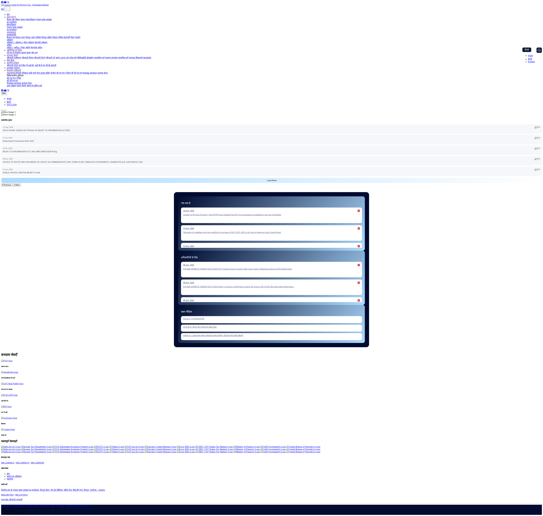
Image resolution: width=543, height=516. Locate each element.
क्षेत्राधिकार (30, 19)
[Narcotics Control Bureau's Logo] (160, 446)
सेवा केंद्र (10, 60)
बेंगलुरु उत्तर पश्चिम (33, 37)
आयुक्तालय (11, 32)
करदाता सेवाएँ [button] (12, 55)
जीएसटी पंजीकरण (14, 58)
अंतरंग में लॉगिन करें (34, 86)
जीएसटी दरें (50, 58)
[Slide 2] (5, 110)
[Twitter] (8, 2)
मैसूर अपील (25, 47)
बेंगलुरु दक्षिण (47, 37)
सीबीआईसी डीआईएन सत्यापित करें (91, 58)
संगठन (23, 19)
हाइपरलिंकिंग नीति (47, 506)
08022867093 (7, 495)
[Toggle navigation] (7, 8)
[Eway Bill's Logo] (186, 446)
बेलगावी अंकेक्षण (41, 42)
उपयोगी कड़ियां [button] (13, 63)
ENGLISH (12, 104)
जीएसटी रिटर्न (39, 58)
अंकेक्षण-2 (19, 42)
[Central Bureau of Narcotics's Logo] (303, 446)
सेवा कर (34, 52)
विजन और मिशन (13, 19)
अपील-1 (10, 47)
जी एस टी (10, 52)
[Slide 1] (2, 110)
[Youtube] (5, 2)
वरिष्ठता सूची (27, 73)
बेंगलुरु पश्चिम (57, 37)
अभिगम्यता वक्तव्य (73, 506)
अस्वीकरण (60, 506)
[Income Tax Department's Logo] (36, 446)
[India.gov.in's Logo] (11, 446)
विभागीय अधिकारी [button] (14, 70)
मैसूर (72, 37)
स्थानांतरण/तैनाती (14, 73)
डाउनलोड (147, 58)
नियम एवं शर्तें (6, 506)
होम (2, 9)
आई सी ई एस (40, 65)
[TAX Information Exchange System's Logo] (72, 446)
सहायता (10, 479)
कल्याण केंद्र (102, 73)
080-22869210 (22, 463)
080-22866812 (7, 463)
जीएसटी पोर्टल (12, 65)
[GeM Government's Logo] (273, 446)
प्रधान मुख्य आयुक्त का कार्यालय (14, 28)
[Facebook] (2, 2)
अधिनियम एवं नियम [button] (14, 50)
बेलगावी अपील (36, 47)
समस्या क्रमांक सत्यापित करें (116, 58)
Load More (272, 180)
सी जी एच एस (76, 73)
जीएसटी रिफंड (28, 58)
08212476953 (21, 495)
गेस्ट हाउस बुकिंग (43, 73)
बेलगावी (67, 37)
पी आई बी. (30, 65)
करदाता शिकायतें (136, 58)
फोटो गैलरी (21, 86)
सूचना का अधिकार (14, 476)
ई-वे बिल (22, 65)
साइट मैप (85, 506)
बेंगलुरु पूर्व (11, 37)
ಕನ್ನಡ (530, 55)
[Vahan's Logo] (117, 446)
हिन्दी (527, 49)
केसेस (53, 73)
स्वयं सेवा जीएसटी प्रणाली (11, 499)
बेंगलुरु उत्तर (20, 37)
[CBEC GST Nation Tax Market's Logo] (214, 446)
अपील (9, 45)
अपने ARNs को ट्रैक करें (66, 58)
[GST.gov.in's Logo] (134, 446)
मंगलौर (77, 37)
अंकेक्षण (10, 40)
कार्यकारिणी (11, 35)
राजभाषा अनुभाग (13, 68)
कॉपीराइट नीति (32, 506)
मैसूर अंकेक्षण (29, 42)
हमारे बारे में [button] (11, 17)
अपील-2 (17, 47)
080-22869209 (37, 463)
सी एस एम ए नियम (63, 73)
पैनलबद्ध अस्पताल (90, 73)
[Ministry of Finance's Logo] (246, 446)
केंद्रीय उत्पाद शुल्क (23, 52)
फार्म (34, 73)
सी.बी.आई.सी (51, 65)
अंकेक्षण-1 (11, 42)
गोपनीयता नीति (19, 506)
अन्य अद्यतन (11, 86)
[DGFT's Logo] (101, 446)
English (531, 62)
